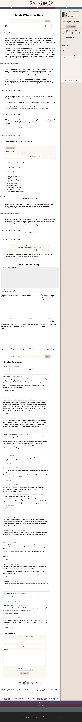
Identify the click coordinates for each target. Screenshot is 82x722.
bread (15, 38)
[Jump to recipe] (9, 26)
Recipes (13, 8)
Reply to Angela (8, 511)
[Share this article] (2, 26)
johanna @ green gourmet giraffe (10, 593)
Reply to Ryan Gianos (9, 627)
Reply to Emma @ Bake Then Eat (11, 613)
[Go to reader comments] (6, 26)
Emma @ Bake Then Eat (8, 605)
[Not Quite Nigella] (41, 3)
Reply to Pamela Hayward (10, 390)
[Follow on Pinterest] (32, 683)
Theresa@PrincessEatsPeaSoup (10, 434)
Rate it (5, 644)
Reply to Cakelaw (8, 372)
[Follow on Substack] (24, 683)
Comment (6, 649)
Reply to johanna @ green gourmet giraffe (13, 601)
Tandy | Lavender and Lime (8, 530)
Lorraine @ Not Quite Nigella (10, 517)
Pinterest (32, 250)
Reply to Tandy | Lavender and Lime (12, 538)
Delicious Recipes (35, 256)
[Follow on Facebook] (40, 683)
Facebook (24, 250)
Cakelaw (5, 366)
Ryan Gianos (5, 617)
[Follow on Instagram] (28, 683)
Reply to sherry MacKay (9, 589)
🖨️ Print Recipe (10, 148)
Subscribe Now (72, 26)
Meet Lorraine (72, 17)
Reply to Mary (7, 430)
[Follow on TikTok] (36, 683)
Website (26, 644)
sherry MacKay (6, 581)
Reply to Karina (8, 480)
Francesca (5, 564)
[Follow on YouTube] (20, 683)
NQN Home (41, 710)
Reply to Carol (8, 463)
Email (46, 250)
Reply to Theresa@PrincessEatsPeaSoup (13, 451)
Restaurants (41, 8)
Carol (4, 455)
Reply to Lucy (7, 413)
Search (47, 21)
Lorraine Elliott (44, 716)
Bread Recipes (22, 256)
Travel (68, 8)
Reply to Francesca (8, 576)
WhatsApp (39, 250)
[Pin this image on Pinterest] (58, 34)
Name (5, 638)
